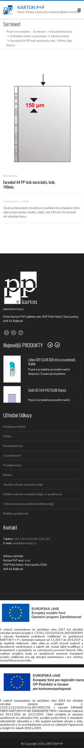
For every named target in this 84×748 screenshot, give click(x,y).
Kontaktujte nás (13, 446)
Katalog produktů (14, 426)
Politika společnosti (15, 513)
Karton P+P (30, 7)
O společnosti (12, 455)
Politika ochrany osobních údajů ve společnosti (32, 494)
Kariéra (7, 475)
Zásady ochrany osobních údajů (23, 484)
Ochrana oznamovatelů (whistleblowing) (28, 504)
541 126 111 (22, 539)
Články (7, 436)
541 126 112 (41, 539)
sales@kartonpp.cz (24, 543)
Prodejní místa (12, 465)
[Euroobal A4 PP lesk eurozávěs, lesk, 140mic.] (42, 119)
